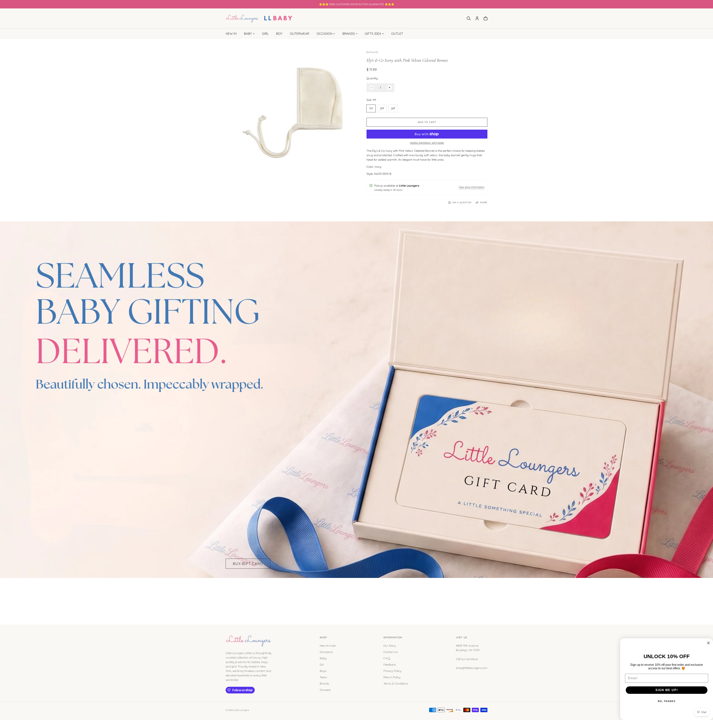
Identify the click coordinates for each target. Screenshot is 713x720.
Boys (323, 670)
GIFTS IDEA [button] (373, 33)
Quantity (372, 78)
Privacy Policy (392, 670)
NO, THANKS (666, 701)
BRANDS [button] (348, 33)
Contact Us (390, 652)
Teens (323, 677)
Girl (322, 664)
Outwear (325, 689)
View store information (471, 187)
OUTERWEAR (299, 33)
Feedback (389, 664)
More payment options (427, 142)
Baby (323, 658)
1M (371, 108)
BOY (279, 33)
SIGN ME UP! (666, 690)
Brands (324, 683)
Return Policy (392, 677)
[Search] (469, 18)
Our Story (389, 645)
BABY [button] (248, 33)
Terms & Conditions (395, 683)
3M (383, 109)
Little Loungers (241, 710)
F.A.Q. (387, 658)
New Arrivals (328, 645)
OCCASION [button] (324, 33)
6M (394, 109)
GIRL (265, 33)
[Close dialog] (708, 643)
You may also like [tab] (356, 596)
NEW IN (231, 33)
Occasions (326, 652)
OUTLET (397, 33)
